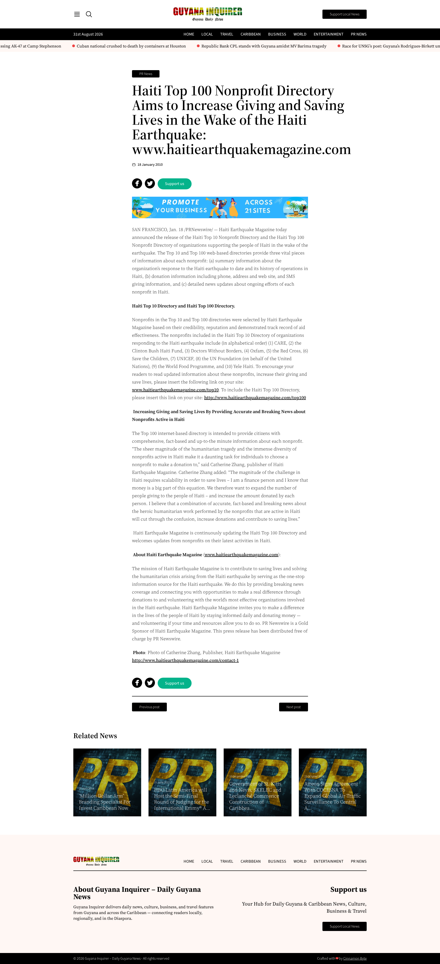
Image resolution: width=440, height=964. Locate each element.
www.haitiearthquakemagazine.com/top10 (175, 390)
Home (189, 34)
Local (207, 34)
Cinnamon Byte (355, 958)
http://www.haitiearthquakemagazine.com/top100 (255, 397)
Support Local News (344, 14)
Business (277, 34)
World (300, 34)
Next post (293, 707)
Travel (226, 34)
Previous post (149, 707)
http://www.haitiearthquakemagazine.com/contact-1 (185, 660)
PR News (359, 34)
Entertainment (329, 34)
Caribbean (251, 34)
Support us (174, 184)
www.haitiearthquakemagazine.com (241, 554)
